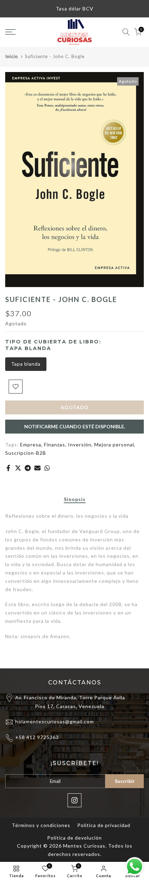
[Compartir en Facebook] (8, 468)
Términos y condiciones (41, 825)
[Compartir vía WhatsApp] (47, 468)
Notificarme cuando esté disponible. (74, 426)
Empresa (30, 444)
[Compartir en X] (18, 468)
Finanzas (54, 444)
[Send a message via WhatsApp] (135, 867)
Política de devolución (74, 838)
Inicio (11, 56)
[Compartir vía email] (37, 468)
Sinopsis (75, 499)
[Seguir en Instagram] (74, 800)
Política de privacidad (103, 825)
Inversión (79, 444)
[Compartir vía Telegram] (28, 468)
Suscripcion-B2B (25, 453)
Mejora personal (114, 444)
